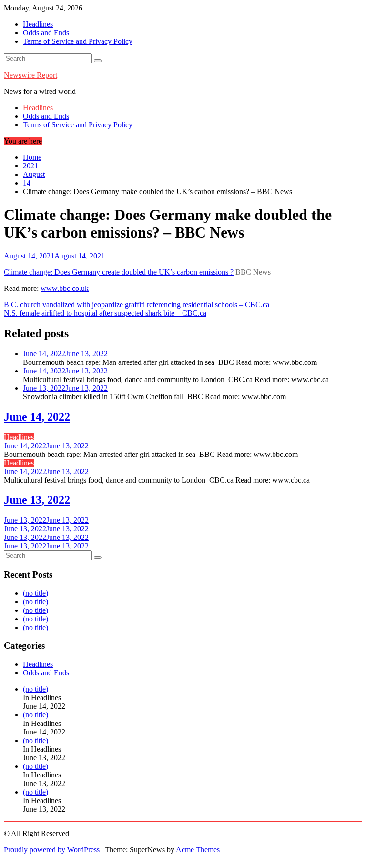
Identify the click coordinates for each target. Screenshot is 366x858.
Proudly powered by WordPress (52, 850)
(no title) (35, 593)
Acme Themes (198, 850)
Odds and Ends (46, 33)
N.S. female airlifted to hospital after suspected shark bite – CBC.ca (105, 313)
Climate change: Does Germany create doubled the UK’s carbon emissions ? (119, 272)
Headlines (38, 24)
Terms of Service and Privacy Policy (77, 41)
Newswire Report (30, 75)
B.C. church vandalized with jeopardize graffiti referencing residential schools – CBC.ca (136, 304)
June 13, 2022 (37, 500)
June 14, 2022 (37, 417)
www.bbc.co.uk (65, 288)
